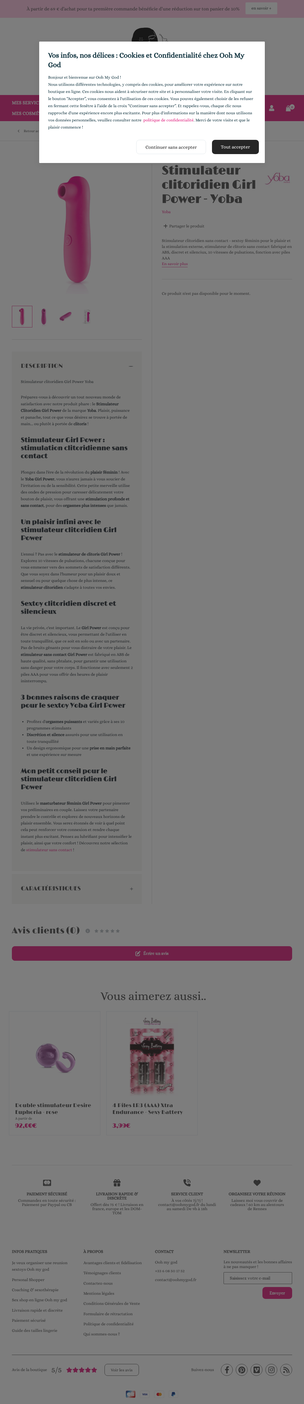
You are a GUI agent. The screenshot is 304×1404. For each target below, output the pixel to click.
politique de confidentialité (168, 120)
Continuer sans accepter (171, 147)
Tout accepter (235, 147)
